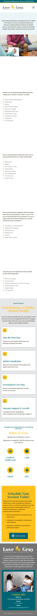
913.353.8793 (18, 603)
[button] (33, 7)
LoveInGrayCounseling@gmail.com (18, 607)
